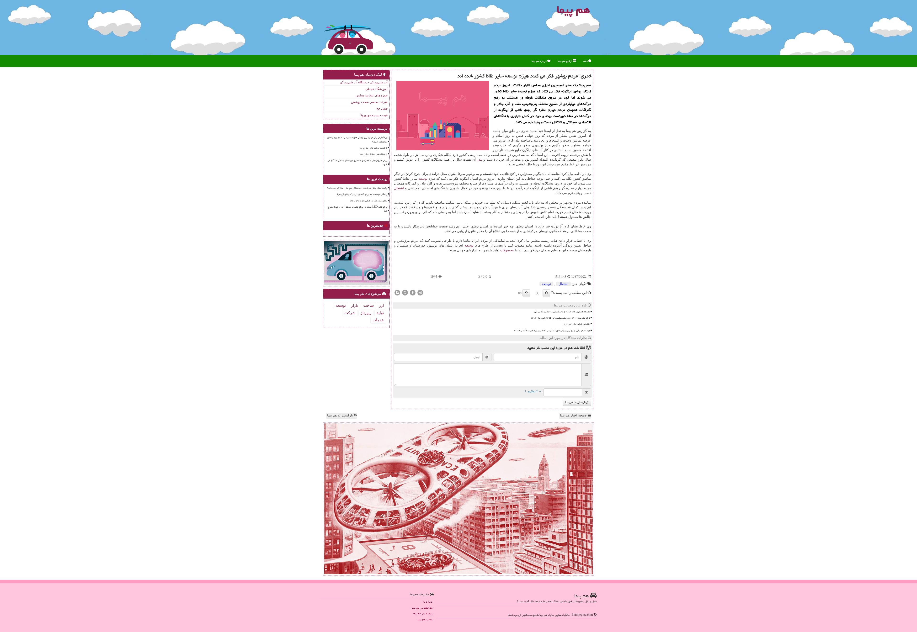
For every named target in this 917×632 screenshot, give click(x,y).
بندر (479, 159)
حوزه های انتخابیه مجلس (372, 95)
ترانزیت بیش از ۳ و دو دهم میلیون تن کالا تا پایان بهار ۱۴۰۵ (560, 318)
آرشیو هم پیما (565, 60)
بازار (354, 305)
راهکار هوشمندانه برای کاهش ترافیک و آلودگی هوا (362, 194)
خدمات (378, 320)
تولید (380, 313)
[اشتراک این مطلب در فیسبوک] (412, 292)
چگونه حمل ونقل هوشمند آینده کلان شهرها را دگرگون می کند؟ (357, 188)
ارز (381, 305)
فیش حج (382, 108)
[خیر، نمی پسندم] (526, 292)
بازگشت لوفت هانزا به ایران (576, 324)
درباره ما (427, 601)
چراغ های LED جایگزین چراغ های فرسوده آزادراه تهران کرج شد (357, 209)
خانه (585, 60)
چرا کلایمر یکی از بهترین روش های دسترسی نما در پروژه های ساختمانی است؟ (552, 330)
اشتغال (399, 188)
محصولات (507, 250)
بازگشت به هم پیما (340, 415)
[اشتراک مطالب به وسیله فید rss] (397, 292)
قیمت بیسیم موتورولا (374, 115)
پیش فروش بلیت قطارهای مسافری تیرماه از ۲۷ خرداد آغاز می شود (357, 162)
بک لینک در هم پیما (422, 607)
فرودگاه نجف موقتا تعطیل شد (373, 154)
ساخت (368, 305)
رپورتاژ (366, 313)
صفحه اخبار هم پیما (574, 415)
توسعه (422, 178)
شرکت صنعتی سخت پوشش (369, 102)
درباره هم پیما (539, 60)
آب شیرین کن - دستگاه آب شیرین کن (364, 82)
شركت (349, 313)
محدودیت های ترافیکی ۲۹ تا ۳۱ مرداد (368, 200)
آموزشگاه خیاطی (376, 89)
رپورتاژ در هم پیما (422, 613)
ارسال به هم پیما (575, 402)
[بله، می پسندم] (546, 292)
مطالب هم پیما (425, 619)
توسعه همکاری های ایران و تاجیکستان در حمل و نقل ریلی (562, 311)
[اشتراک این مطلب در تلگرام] (420, 292)
